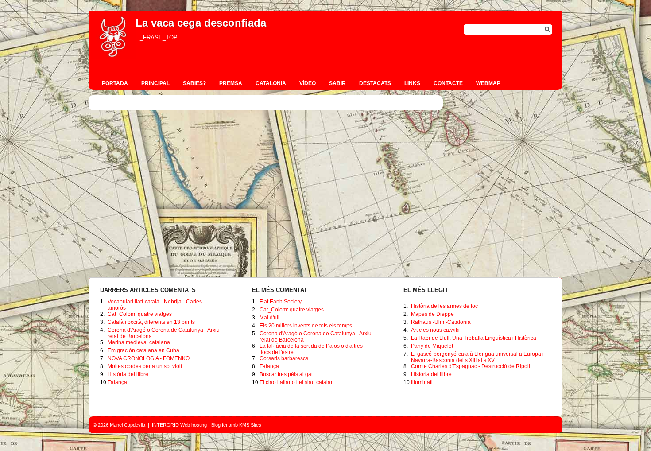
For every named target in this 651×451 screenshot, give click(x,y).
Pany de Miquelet (432, 346)
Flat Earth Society (281, 302)
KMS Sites (250, 425)
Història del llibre (128, 374)
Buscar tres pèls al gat (286, 374)
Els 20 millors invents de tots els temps (306, 326)
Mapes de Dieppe (432, 314)
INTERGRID (165, 425)
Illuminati (422, 382)
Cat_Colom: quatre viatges (140, 314)
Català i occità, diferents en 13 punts (151, 322)
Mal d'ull (269, 318)
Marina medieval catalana (139, 342)
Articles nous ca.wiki (435, 330)
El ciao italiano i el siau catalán (297, 382)
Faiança (117, 382)
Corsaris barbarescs (284, 358)
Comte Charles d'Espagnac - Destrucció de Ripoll (470, 366)
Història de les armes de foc (444, 306)
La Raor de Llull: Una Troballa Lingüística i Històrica (473, 338)
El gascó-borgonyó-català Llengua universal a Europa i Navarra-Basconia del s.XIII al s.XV (477, 357)
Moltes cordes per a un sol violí (145, 366)
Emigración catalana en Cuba (143, 350)
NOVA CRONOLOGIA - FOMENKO (149, 358)
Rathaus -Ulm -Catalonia (441, 322)
